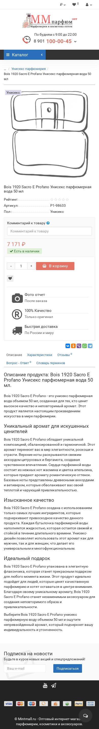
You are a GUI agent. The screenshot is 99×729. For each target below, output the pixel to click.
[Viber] (79, 346)
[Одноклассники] (73, 346)
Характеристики (39, 355)
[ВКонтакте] (67, 346)
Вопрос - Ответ (18, 363)
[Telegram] (90, 346)
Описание (14, 355)
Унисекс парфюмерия (28, 69)
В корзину (58, 266)
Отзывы (64, 354)
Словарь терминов (50, 363)
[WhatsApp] (84, 346)
